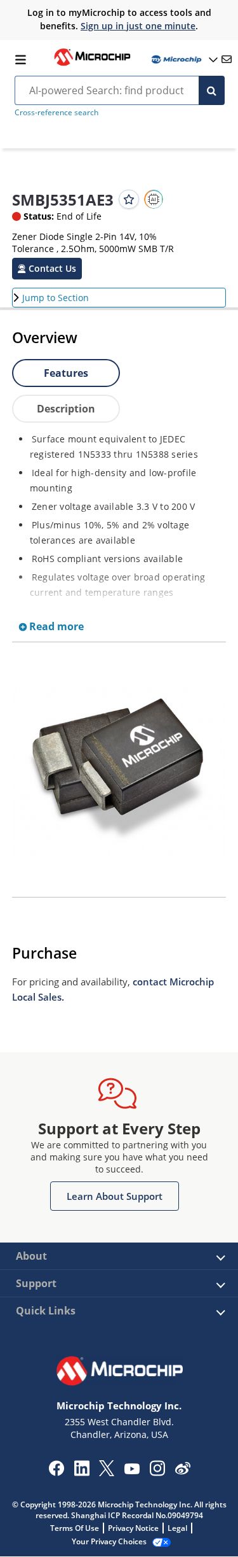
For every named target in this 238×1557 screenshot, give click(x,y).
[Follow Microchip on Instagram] (157, 1472)
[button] (47, 268)
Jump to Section (55, 298)
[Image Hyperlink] (92, 64)
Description (66, 409)
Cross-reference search (56, 112)
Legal (177, 1528)
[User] (183, 59)
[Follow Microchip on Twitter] (106, 1472)
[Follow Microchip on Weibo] (182, 1471)
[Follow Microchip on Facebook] (56, 1472)
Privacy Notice (133, 1528)
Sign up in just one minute (138, 26)
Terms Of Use (74, 1528)
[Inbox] (226, 59)
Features (66, 373)
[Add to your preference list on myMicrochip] (129, 199)
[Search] (212, 90)
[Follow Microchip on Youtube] (132, 1470)
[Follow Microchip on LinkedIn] (81, 1472)
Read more (55, 626)
